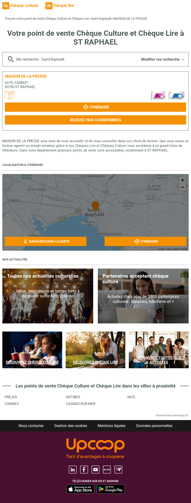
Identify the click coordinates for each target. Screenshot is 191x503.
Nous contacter (31, 426)
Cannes (12, 404)
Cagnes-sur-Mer (80, 404)
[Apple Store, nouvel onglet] (80, 489)
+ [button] (182, 180)
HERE (184, 249)
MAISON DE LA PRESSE (130, 18)
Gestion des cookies (70, 426)
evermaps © (180, 415)
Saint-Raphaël (101, 18)
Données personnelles (154, 426)
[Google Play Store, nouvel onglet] (111, 489)
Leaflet (161, 249)
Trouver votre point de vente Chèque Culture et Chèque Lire (47, 18)
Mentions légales (112, 426)
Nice (131, 397)
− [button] (182, 187)
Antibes (73, 397)
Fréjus (11, 397)
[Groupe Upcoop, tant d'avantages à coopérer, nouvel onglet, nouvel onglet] (95, 449)
